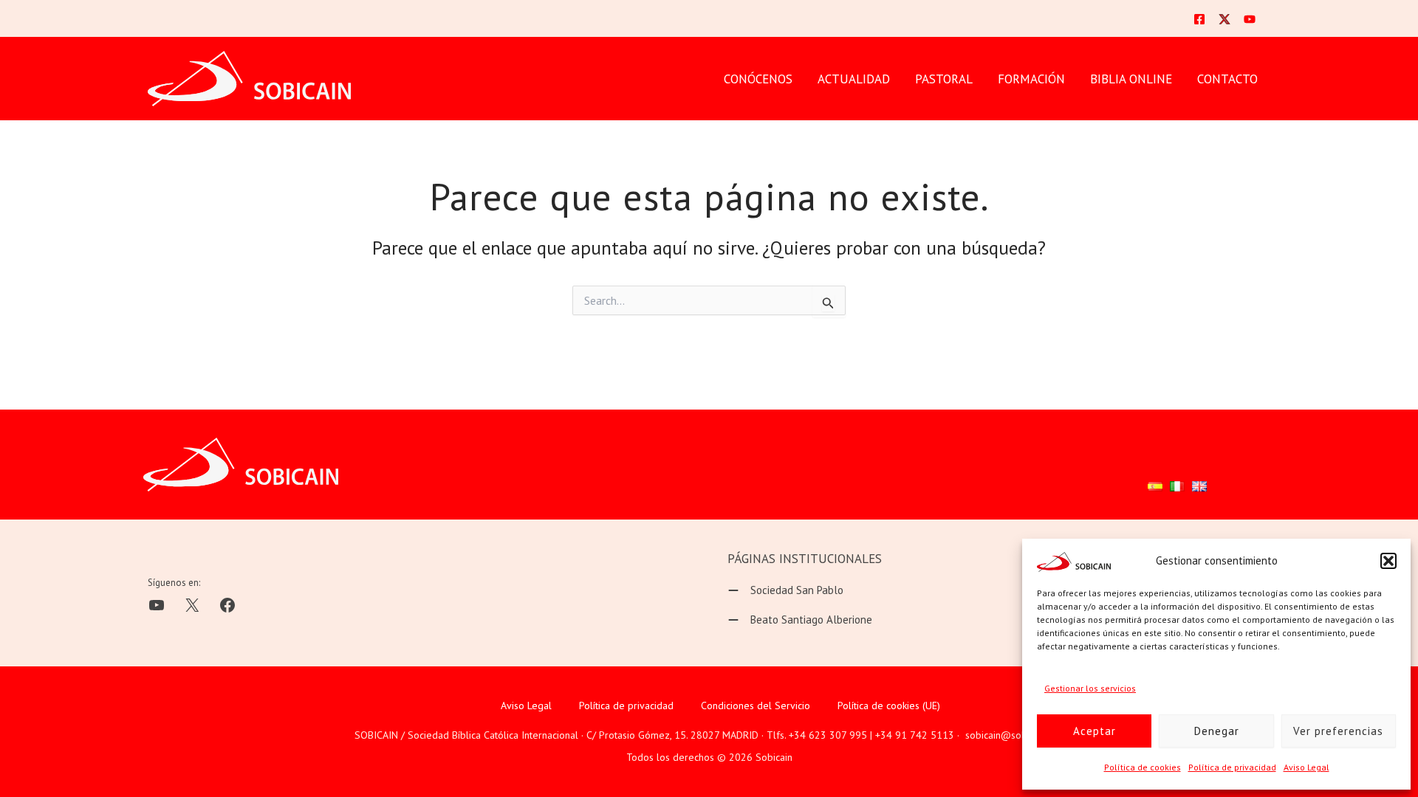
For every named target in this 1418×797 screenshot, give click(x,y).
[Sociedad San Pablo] (785, 590)
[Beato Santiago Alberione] (799, 620)
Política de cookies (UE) (889, 705)
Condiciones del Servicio (755, 705)
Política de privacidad (1232, 767)
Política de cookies (1142, 767)
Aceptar (1094, 731)
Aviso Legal (1306, 767)
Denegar (1216, 731)
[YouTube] (1250, 19)
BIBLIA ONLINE (1131, 79)
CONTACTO (1227, 79)
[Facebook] (1199, 19)
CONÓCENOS (758, 79)
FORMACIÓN (1031, 79)
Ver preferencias (1338, 731)
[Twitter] (1224, 19)
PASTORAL (944, 79)
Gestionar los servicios (1090, 688)
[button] (1388, 560)
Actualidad (854, 79)
